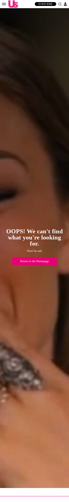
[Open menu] (4, 4)
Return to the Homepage (34, 261)
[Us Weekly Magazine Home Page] (12, 4)
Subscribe (45, 4)
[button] (60, 4)
